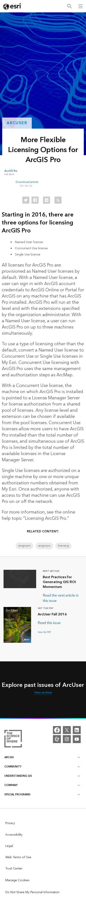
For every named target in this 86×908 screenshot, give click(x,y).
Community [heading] (12, 766)
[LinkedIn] (77, 730)
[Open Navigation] (80, 6)
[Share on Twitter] (25, 200)
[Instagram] (67, 739)
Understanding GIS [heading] (18, 776)
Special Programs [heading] (17, 794)
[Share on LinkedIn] (46, 200)
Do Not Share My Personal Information (32, 892)
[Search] (69, 6)
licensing (63, 545)
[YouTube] (77, 739)
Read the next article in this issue (61, 598)
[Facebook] (57, 730)
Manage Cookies (17, 880)
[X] (67, 730)
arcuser (17, 123)
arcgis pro (24, 545)
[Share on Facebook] (35, 200)
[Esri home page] (12, 6)
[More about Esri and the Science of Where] (13, 739)
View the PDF (44, 632)
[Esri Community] (57, 739)
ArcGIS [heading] (9, 757)
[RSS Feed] (58, 200)
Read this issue (49, 623)
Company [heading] (11, 785)
